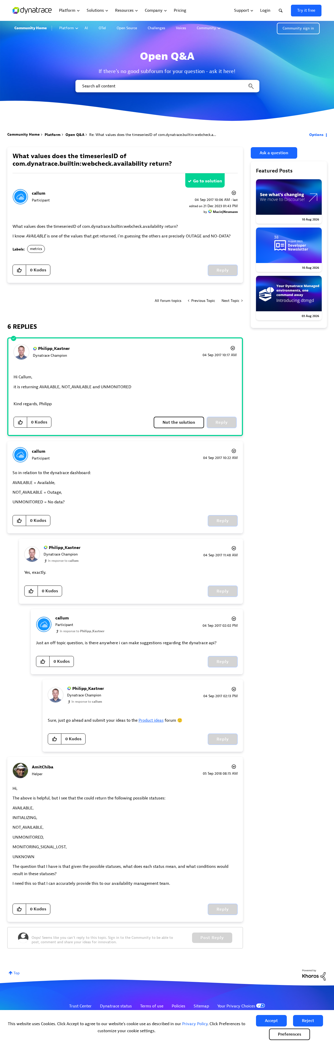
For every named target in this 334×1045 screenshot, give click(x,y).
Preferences (289, 1034)
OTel (102, 28)
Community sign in (298, 28)
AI (86, 28)
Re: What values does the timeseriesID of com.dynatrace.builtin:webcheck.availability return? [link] (166, 135)
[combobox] (167, 86)
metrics (36, 249)
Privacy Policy (194, 1023)
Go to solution (207, 181)
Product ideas (151, 720)
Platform (66, 28)
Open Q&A (74, 135)
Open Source (127, 28)
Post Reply (212, 937)
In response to (63, 561)
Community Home (30, 28)
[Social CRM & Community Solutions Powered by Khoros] (314, 974)
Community (206, 28)
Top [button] (17, 973)
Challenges (156, 28)
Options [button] (316, 135)
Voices (181, 28)
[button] (271, 1020)
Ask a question (274, 153)
